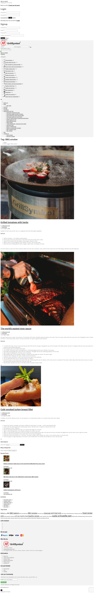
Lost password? (4, 17)
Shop (5, 104)
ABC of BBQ (9, 131)
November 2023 (7, 499)
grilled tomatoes (7, 516)
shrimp (19, 518)
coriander (76, 513)
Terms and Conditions (9, 557)
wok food (47, 518)
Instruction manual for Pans (13, 112)
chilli (62, 513)
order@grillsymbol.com (9, 549)
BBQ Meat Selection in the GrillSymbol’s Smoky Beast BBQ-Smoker (21, 477)
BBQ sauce (26, 513)
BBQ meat (21, 513)
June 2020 (6, 506)
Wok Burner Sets (9, 71)
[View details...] (6, 461)
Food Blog (6, 110)
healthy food (24, 516)
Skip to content (4, 1)
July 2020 (6, 505)
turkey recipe (33, 518)
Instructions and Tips (8, 111)
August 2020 (6, 504)
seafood (16, 518)
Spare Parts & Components (11, 96)
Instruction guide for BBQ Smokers (14, 114)
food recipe (87, 513)
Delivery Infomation (8, 560)
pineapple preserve (82, 516)
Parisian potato (75, 516)
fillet (81, 513)
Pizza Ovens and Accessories (13, 66)
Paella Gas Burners (9, 88)
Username (3, 12)
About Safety (9, 122)
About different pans (11, 121)
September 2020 (7, 502)
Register (5, 39)
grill (2, 516)
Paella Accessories (9, 75)
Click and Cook (9, 125)
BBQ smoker (32, 513)
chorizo (64, 513)
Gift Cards (8, 105)
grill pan (17, 516)
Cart (5, 570)
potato (9, 518)
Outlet (8, 92)
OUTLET (6, 107)
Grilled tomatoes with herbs (14, 222)
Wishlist (5, 571)
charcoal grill (49, 513)
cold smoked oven (70, 513)
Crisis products (8, 60)
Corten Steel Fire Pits (10, 62)
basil (6, 513)
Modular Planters (10, 79)
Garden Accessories (10, 94)
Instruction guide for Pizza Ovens (14, 117)
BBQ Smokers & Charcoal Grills (12, 64)
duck (79, 513)
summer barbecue (27, 518)
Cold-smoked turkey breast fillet (17, 409)
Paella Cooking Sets (10, 69)
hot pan (40, 516)
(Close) (14, 17)
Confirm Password (5, 35)
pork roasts (5, 518)
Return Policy (7, 561)
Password (3, 15)
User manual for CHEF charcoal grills (15, 115)
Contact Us (6, 133)
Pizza (87, 516)
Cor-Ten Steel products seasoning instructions (17, 118)
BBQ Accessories (9, 73)
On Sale (5, 108)
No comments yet (8, 468)
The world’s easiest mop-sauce (16, 328)
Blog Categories (4, 450)
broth (42, 513)
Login (18, 20)
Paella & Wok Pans (9, 86)
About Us (6, 103)
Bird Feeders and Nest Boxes (13, 83)
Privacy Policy (7, 559)
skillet (22, 518)
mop (48, 516)
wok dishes (43, 518)
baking (3, 513)
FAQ (5, 132)
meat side (44, 516)
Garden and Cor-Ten (11, 119)
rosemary (12, 518)
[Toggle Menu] (1, 99)
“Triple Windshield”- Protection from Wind (16, 124)
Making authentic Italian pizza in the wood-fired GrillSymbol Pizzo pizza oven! (24, 463)
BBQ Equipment (9, 90)
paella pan (66, 515)
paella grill (56, 515)
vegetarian (39, 518)
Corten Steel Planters (10, 77)
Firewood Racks (10, 81)
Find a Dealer (9, 135)
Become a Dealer (10, 136)
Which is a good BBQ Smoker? (13, 128)
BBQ (8, 513)
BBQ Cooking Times (11, 129)
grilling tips (12, 516)
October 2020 (7, 501)
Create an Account (14, 5)
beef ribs (39, 513)
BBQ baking (14, 513)
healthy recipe (33, 516)
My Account (6, 568)
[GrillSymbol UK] (11, 45)
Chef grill (57, 513)
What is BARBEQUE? (11, 126)
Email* (2, 579)
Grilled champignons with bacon (12, 490)
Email (2, 30)
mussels (50, 516)
